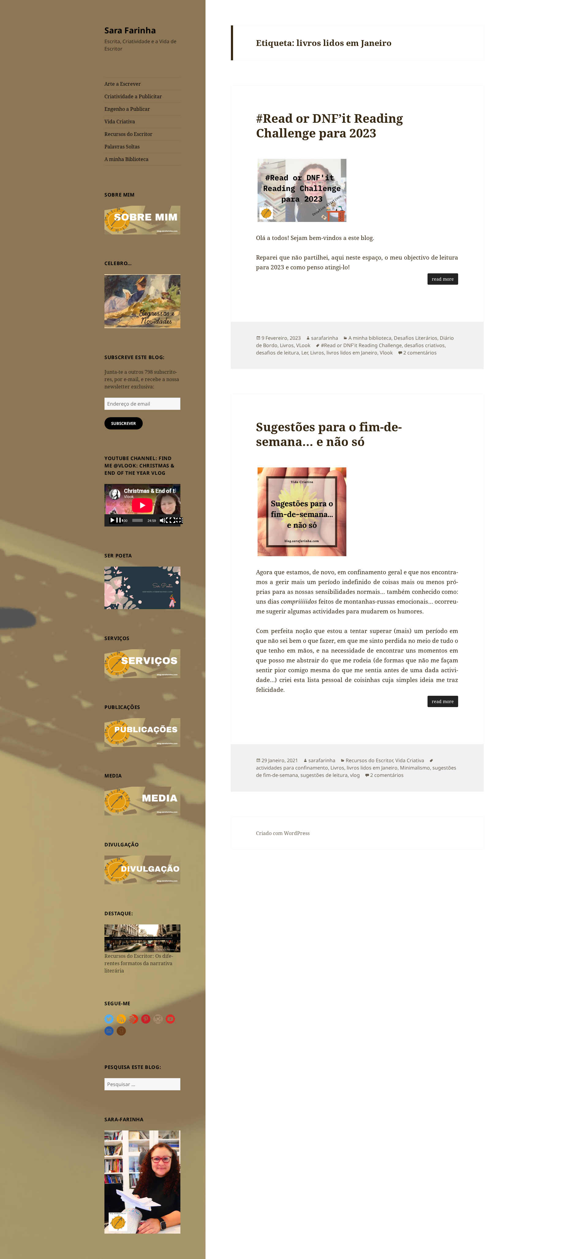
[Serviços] (142, 663)
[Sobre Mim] (142, 219)
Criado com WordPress (283, 833)
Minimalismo (415, 767)
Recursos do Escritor (128, 134)
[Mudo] (166, 520)
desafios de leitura (277, 352)
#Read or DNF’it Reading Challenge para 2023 (329, 125)
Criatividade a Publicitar (133, 96)
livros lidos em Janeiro (351, 352)
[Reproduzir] (116, 520)
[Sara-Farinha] (142, 1181)
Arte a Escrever (122, 84)
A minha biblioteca (370, 338)
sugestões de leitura (324, 775)
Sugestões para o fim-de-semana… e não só (329, 433)
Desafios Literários (415, 338)
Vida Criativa (119, 121)
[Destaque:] (142, 938)
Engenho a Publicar (127, 109)
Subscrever (123, 423)
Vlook (386, 352)
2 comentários (420, 352)
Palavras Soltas (122, 146)
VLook (303, 345)
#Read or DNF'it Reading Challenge (361, 345)
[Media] (142, 800)
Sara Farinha (130, 30)
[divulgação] (142, 869)
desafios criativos (424, 345)
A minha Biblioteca (126, 159)
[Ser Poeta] (142, 587)
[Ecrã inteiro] (176, 520)
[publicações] (142, 732)
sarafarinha (324, 338)
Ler (304, 352)
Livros (287, 345)
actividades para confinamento (292, 767)
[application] (142, 505)
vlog (355, 775)
